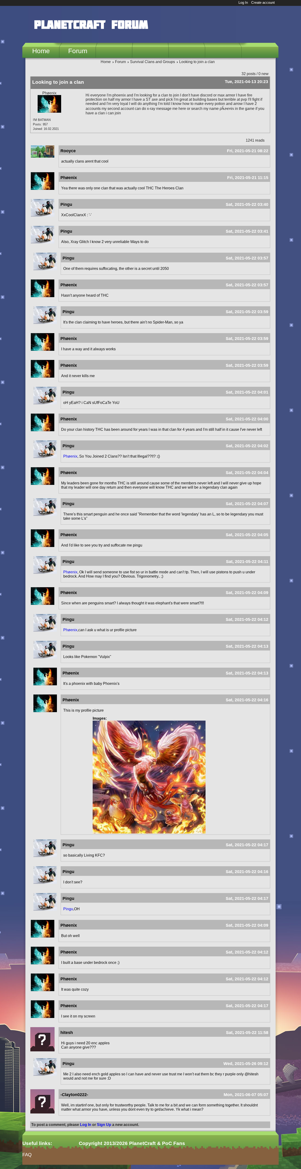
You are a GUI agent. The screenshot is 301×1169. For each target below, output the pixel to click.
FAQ (27, 1154)
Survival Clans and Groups (152, 62)
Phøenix (70, 456)
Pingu (68, 909)
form (26, 1167)
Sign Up (104, 1125)
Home (41, 51)
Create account (263, 2)
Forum (77, 51)
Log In (243, 2)
